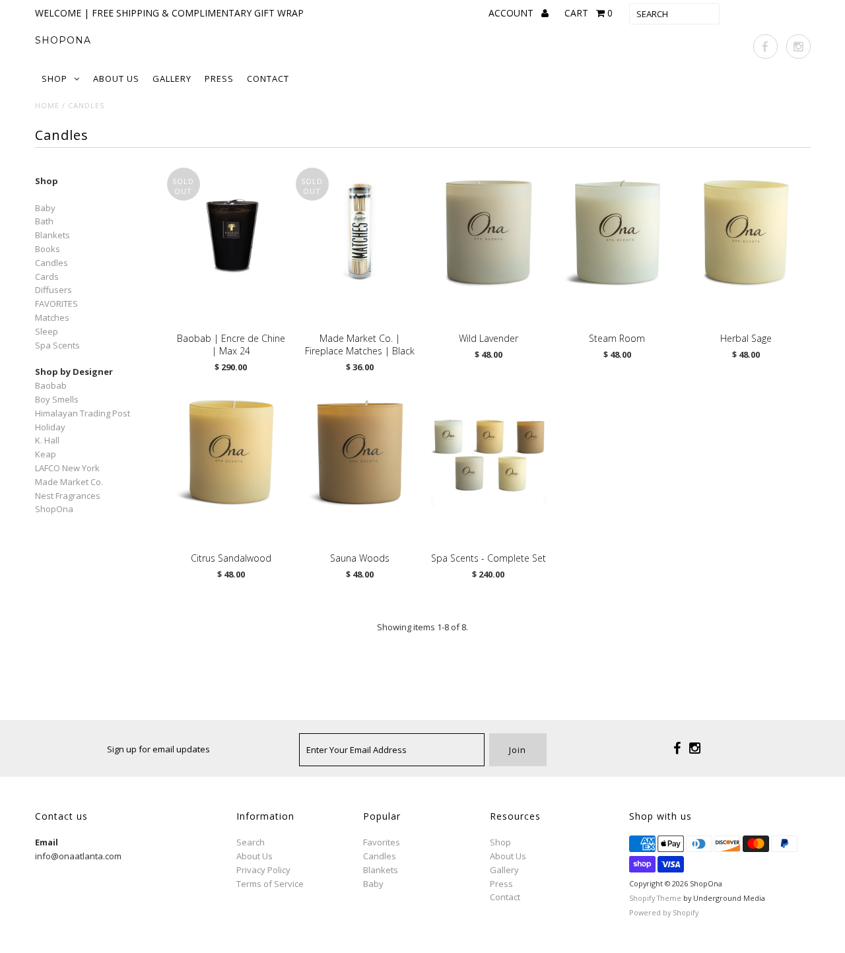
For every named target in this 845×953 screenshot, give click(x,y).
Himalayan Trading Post (82, 413)
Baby (45, 208)
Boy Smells (57, 399)
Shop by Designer (74, 372)
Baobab (51, 385)
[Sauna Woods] (360, 451)
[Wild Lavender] (489, 232)
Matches (52, 317)
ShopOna (63, 40)
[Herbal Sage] (746, 232)
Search (250, 842)
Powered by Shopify (663, 912)
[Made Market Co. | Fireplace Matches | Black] (360, 232)
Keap (45, 454)
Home (47, 105)
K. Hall (47, 440)
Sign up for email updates (158, 749)
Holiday (50, 427)
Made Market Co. (69, 482)
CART (588, 13)
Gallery (171, 78)
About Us (116, 78)
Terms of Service (270, 884)
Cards (47, 276)
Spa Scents (57, 345)
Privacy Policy (263, 870)
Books (47, 249)
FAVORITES (56, 304)
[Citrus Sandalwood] (231, 451)
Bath (44, 221)
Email (46, 842)
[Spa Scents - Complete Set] (489, 451)
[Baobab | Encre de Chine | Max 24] (231, 229)
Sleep (46, 331)
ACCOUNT (512, 13)
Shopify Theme (655, 898)
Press (219, 78)
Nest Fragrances (67, 496)
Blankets (52, 235)
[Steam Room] (617, 232)
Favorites (381, 842)
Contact (268, 78)
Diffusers (53, 290)
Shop (54, 78)
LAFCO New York (67, 468)
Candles (51, 263)
